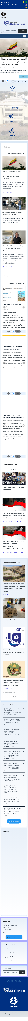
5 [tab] (20, 81)
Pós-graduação (14, 108)
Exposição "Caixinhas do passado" (14, 597)
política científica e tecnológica (13, 410)
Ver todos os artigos (16, 283)
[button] (3, 81)
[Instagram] (12, 958)
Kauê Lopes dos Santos (9, 336)
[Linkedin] (15, 958)
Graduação (12, 94)
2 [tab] (13, 81)
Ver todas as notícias (15, 153)
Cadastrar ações (18, 674)
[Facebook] (8, 958)
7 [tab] (25, 81)
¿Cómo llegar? (7, 910)
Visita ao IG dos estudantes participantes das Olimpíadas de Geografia (13, 629)
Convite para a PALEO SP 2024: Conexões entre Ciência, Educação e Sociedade (13, 660)
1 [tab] (10, 81)
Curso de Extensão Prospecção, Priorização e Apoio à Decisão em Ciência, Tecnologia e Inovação (13, 493)
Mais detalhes (14, 798)
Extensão (11, 135)
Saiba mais (23, 71)
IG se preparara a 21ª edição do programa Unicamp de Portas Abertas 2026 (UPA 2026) (14, 59)
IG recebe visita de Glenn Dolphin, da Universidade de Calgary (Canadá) (13, 248)
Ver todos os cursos (17, 447)
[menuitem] (14, 922)
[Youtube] (19, 958)
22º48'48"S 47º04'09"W (14, 914)
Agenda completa (9, 669)
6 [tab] (22, 81)
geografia (6, 319)
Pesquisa (11, 121)
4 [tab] (18, 81)
